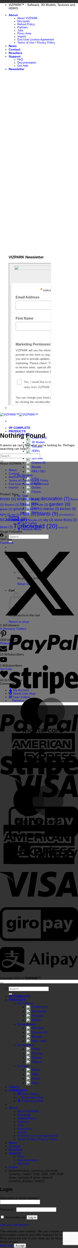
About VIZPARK (27, 18)
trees (6, 527)
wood (63, 527)
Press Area (24, 33)
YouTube (6, 669)
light (5, 514)
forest (28, 504)
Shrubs (35, 520)
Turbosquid (35, 526)
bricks (8, 499)
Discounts (23, 21)
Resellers (15, 53)
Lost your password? (14, 1224)
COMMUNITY (18, 1090)
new (15, 514)
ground (21, 509)
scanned (13, 519)
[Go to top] (1, 982)
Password (7, 1209)
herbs (36, 509)
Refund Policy (26, 24)
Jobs (20, 30)
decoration (55, 498)
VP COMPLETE (19, 427)
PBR (28, 513)
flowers (12, 504)
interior (51, 509)
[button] (16, 69)
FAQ (20, 59)
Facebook (7, 542)
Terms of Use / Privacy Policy (36, 42)
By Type (22, 1066)
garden (59, 504)
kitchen (68, 509)
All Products (25, 1003)
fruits (42, 504)
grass (6, 509)
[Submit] (1, 461)
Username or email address (20, 1198)
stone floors (65, 520)
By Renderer (26, 1045)
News (13, 46)
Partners (22, 27)
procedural (66, 514)
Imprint (21, 36)
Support (15, 56)
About (13, 15)
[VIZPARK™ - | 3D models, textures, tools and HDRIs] (19, 414)
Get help (22, 65)
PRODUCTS (17, 431)
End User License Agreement (35, 39)
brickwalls (28, 499)
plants (47, 514)
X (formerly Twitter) (13, 628)
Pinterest (6, 643)
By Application (26, 1024)
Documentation (26, 62)
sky (48, 520)
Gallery (14, 1087)
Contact (14, 49)
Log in (32, 1217)
